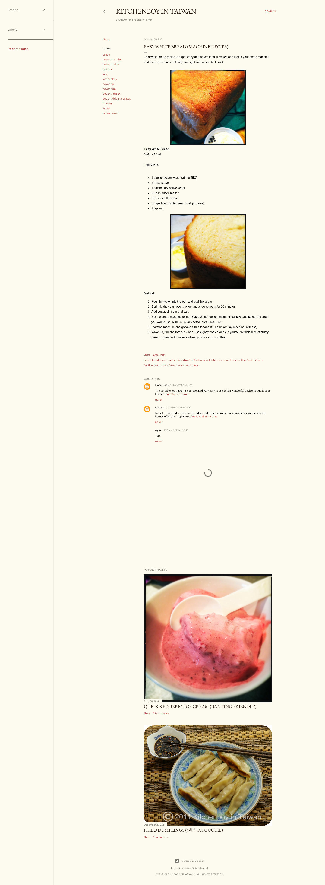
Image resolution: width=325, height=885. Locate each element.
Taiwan (107, 103)
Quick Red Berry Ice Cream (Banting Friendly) (200, 706)
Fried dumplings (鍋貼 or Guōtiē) (183, 830)
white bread (110, 113)
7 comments (160, 837)
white (106, 108)
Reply (159, 399)
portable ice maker (177, 394)
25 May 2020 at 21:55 (179, 407)
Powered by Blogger (192, 860)
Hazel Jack (162, 385)
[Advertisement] (208, 532)
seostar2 (160, 407)
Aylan (158, 430)
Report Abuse (18, 49)
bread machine (112, 59)
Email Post (159, 354)
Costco (107, 69)
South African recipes (117, 98)
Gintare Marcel (199, 868)
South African (112, 93)
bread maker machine (204, 416)
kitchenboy (110, 79)
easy (105, 74)
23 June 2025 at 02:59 (176, 430)
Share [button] (106, 39)
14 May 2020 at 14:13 (181, 385)
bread (106, 54)
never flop (109, 88)
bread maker (111, 64)
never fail (109, 84)
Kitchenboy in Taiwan (156, 11)
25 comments (161, 713)
